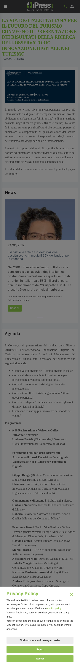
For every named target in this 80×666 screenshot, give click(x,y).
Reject (40, 649)
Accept (40, 658)
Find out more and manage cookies (40, 640)
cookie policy (54, 608)
